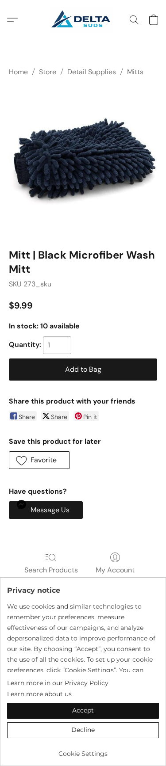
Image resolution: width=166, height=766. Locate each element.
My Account (115, 570)
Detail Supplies (91, 71)
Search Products (51, 570)
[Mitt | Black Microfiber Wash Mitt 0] (83, 161)
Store (47, 71)
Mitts (135, 71)
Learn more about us (39, 694)
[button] (83, 20)
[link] (83, 750)
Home (18, 71)
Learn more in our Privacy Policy (57, 683)
